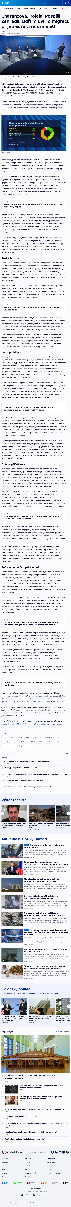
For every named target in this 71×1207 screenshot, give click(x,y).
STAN (40, 742)
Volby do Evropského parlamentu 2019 (20, 746)
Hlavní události (8, 8)
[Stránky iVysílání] (31, 1183)
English (16, 1203)
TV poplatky (29, 1162)
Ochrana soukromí (25, 1203)
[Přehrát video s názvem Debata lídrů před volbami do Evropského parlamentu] (35, 55)
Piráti (15, 742)
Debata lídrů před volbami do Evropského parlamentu (16, 77)
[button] (35, 55)
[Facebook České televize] (56, 1152)
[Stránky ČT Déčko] (44, 1183)
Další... (45, 8)
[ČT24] (5, 3)
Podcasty (50, 1166)
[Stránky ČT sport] (17, 1183)
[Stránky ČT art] (55, 1183)
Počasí (27, 1169)
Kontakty (50, 1177)
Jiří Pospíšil (24, 742)
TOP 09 (33, 742)
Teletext (5, 1166)
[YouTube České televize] (59, 1152)
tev (4, 32)
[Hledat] (59, 3)
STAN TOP (48, 742)
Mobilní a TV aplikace (54, 1173)
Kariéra (49, 1169)
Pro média (28, 1158)
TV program (6, 1158)
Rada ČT (4, 1169)
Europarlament (37, 737)
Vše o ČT (27, 1177)
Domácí (32, 8)
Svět (39, 8)
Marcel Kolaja (6, 742)
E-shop (4, 1173)
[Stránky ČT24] (5, 1183)
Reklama (5, 1162)
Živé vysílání (51, 1158)
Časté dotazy (6, 1177)
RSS (68, 1203)
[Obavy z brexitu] (33, 133)
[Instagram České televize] (52, 1152)
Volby (26, 8)
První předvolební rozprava (29, 702)
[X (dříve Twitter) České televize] (63, 1152)
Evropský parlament (16, 737)
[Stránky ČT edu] (66, 1183)
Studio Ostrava (29, 1166)
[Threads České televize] (67, 1152)
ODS (4, 746)
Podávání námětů (30, 1173)
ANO (59, 737)
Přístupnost (36, 1203)
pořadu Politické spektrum (11, 724)
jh (2, 32)
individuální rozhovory (45, 724)
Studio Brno (51, 1162)
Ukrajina (18, 8)
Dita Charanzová (49, 737)
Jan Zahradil (58, 742)
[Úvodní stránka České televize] (12, 1152)
